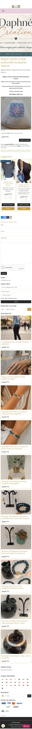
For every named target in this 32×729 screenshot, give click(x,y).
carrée (17, 150)
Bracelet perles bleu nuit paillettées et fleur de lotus (12, 587)
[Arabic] (19, 679)
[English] (6, 679)
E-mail (2, 231)
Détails (8, 208)
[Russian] (10, 682)
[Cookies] (3, 726)
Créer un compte (4, 298)
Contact (3, 715)
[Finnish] (6, 685)
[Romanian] (19, 682)
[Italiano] (23, 679)
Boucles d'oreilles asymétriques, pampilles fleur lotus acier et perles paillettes (16, 517)
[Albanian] (2, 688)
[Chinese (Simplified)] (27, 685)
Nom (2, 225)
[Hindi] (2, 685)
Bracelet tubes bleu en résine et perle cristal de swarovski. (15, 448)
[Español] (10, 679)
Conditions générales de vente (16, 724)
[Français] (2, 679)
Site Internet (3, 237)
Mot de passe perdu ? (12, 298)
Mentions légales (16, 722)
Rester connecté (6, 295)
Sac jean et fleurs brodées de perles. (24, 185)
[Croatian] (23, 685)
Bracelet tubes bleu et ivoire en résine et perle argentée (14, 413)
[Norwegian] (27, 682)
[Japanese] (15, 679)
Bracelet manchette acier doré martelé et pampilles (14, 482)
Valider (16, 301)
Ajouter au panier (25, 140)
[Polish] (23, 682)
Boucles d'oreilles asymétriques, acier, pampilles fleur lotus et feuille (15, 552)
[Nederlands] (2, 682)
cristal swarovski (10, 150)
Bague (3, 150)
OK (29, 309)
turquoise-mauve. (25, 150)
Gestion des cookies (16, 727)
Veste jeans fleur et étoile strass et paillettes (15, 343)
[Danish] (15, 685)
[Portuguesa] (6, 682)
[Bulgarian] (10, 685)
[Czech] (19, 685)
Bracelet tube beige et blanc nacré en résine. (16, 657)
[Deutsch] (27, 679)
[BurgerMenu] (3, 11)
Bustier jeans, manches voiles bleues (8, 183)
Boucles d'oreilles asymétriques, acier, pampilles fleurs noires (15, 622)
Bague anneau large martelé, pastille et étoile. (13, 378)
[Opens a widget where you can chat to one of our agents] (26, 726)
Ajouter (4, 273)
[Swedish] (15, 682)
